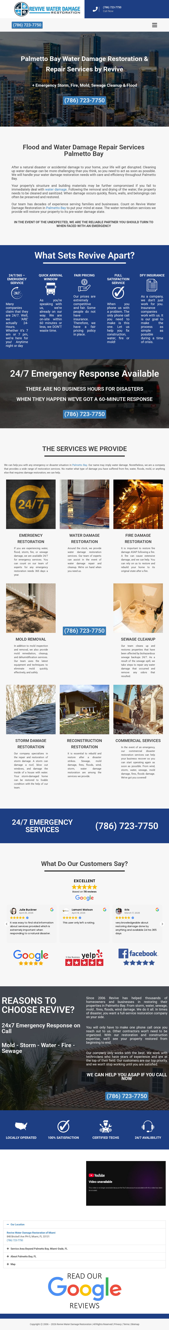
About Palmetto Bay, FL (23, 1256)
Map (13, 1264)
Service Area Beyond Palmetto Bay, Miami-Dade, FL (39, 1248)
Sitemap (135, 1324)
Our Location (17, 1224)
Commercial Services (138, 740)
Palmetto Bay (56, 208)
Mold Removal (31, 639)
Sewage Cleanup (138, 639)
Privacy (118, 1324)
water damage (56, 189)
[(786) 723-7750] (95, 9)
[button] (162, 924)
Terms (126, 1324)
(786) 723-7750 (112, 7)
